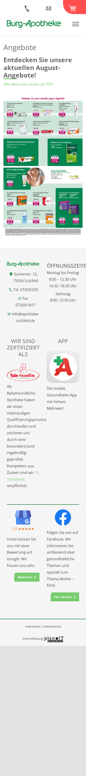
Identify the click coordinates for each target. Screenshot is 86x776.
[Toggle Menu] (76, 24)
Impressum (33, 626)
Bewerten (25, 577)
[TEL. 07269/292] (28, 7)
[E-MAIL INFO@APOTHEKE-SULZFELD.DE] (51, 7)
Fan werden (63, 597)
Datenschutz (52, 626)
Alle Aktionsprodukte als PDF (28, 84)
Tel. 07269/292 (25, 289)
